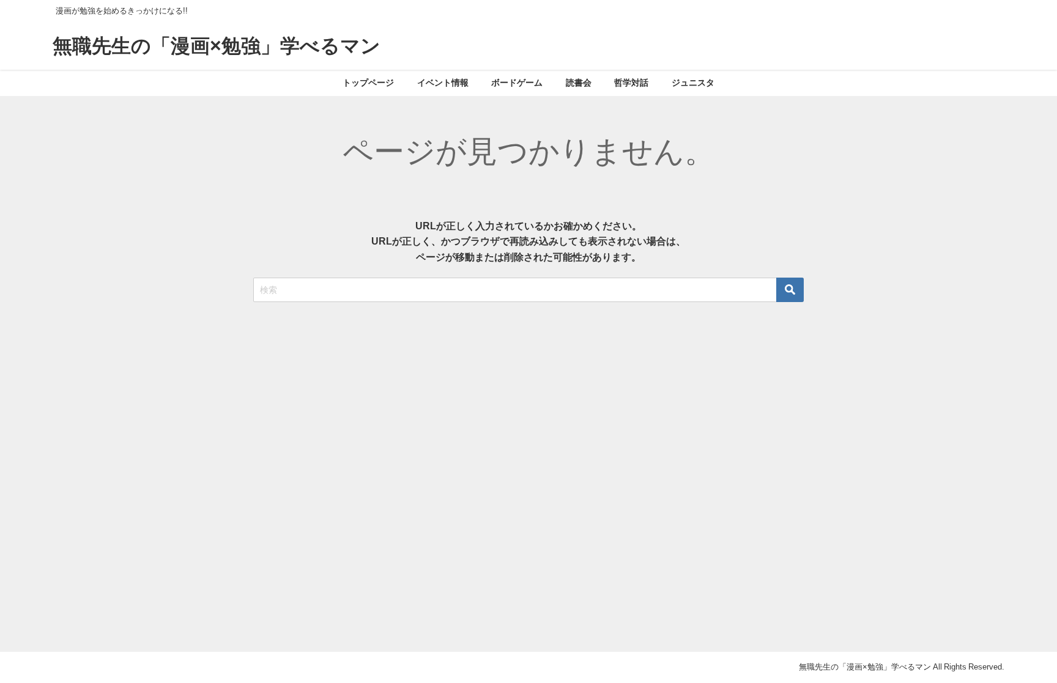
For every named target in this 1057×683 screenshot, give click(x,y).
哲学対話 (631, 82)
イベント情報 (443, 82)
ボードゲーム (517, 82)
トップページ (368, 82)
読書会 (579, 82)
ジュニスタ (693, 82)
